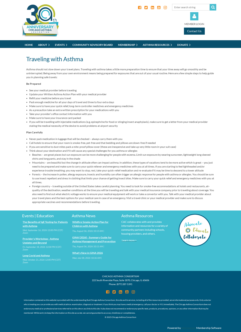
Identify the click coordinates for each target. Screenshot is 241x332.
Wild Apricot (188, 327)
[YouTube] (159, 7)
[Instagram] (165, 7)
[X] (146, 7)
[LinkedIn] (152, 7)
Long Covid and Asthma (36, 255)
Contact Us (194, 31)
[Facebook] (139, 7)
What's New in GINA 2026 (87, 252)
